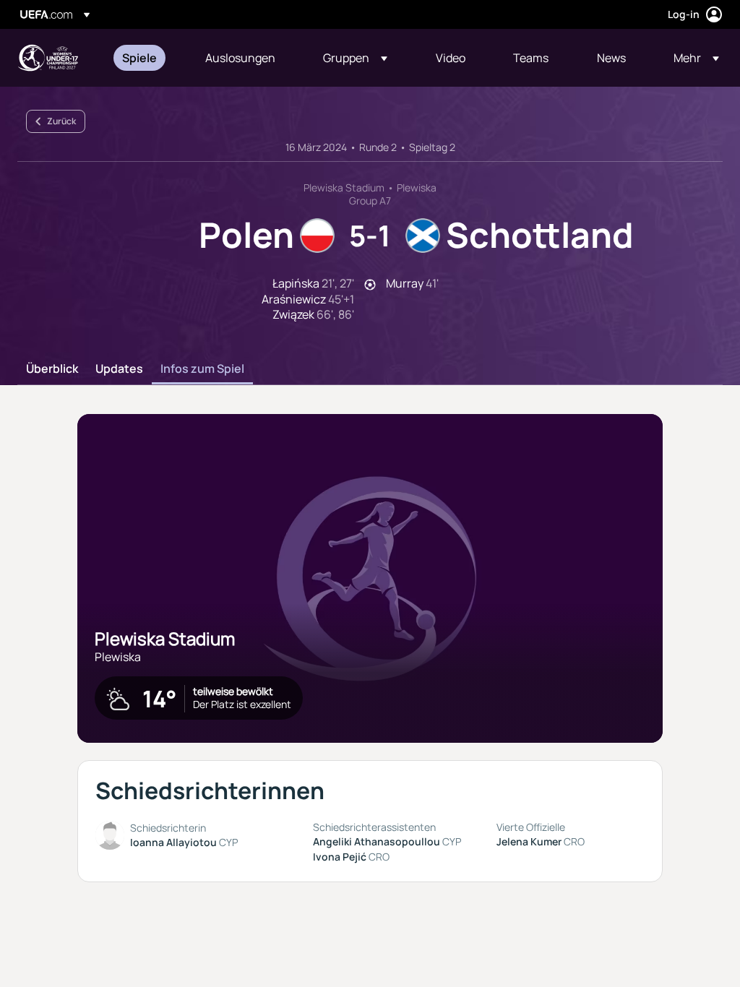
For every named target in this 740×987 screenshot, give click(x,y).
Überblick (52, 369)
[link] (139, 58)
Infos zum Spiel (202, 369)
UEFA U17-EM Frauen (47, 58)
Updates (119, 369)
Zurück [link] (61, 121)
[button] (355, 58)
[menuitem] (145, 58)
